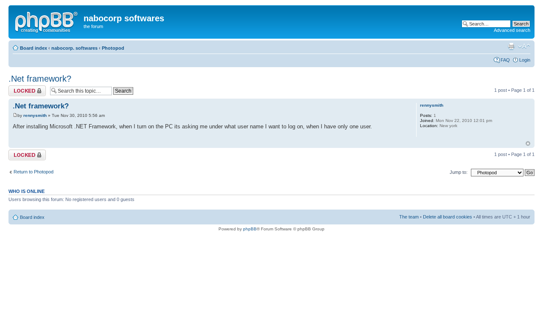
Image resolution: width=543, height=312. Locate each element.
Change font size (524, 46)
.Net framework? (39, 78)
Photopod (113, 48)
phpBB (250, 229)
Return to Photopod (33, 171)
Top (528, 143)
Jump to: (458, 172)
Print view (511, 46)
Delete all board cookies (447, 216)
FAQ (505, 59)
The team (409, 216)
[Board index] (47, 20)
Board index (33, 48)
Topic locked (21, 88)
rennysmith (35, 115)
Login (524, 59)
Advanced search (512, 30)
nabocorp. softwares (74, 48)
